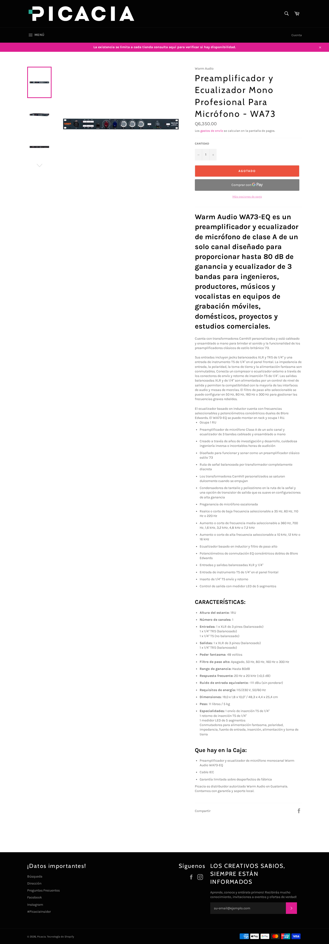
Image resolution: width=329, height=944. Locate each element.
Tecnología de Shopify (60, 936)
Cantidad (202, 143)
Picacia (41, 936)
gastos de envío (211, 130)
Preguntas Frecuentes (43, 890)
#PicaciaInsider (39, 912)
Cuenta (296, 35)
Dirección (34, 883)
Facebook (34, 897)
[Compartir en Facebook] (299, 811)
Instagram (35, 905)
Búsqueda (34, 876)
